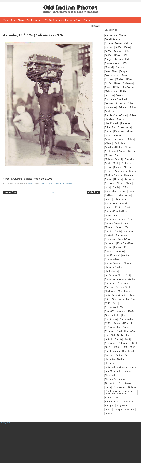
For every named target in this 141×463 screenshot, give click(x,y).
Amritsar (126, 255)
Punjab (118, 207)
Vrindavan (130, 409)
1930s (129, 79)
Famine (118, 247)
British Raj (110, 127)
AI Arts (78, 20)
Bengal (108, 59)
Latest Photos (18, 20)
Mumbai (109, 67)
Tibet (134, 343)
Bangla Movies (112, 351)
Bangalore (110, 283)
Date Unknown (112, 39)
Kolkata (69, 183)
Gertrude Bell (122, 355)
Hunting (118, 179)
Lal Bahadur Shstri (114, 275)
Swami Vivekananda (115, 311)
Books (126, 327)
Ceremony (123, 283)
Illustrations (110, 363)
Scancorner (110, 343)
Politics (131, 103)
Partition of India (113, 231)
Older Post (93, 192)
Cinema (109, 287)
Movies (119, 79)
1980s (124, 187)
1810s (108, 347)
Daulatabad (128, 351)
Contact (88, 20)
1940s (126, 51)
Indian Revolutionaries (116, 295)
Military (108, 155)
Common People (59, 183)
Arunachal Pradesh (123, 323)
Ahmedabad (111, 191)
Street (121, 127)
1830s (117, 347)
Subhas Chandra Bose (116, 211)
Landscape (110, 107)
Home (6, 20)
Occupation (110, 383)
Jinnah (133, 295)
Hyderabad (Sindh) (114, 359)
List (124, 315)
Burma (108, 179)
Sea (114, 299)
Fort (117, 155)
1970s (116, 87)
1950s (124, 63)
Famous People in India (116, 223)
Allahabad (129, 231)
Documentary (121, 235)
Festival (109, 235)
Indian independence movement (120, 367)
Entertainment (112, 63)
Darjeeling (120, 143)
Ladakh (108, 339)
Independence (112, 215)
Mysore (123, 191)
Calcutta (48, 183)
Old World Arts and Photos (58, 20)
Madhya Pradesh (113, 175)
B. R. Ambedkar (112, 327)
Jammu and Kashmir (115, 139)
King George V (112, 255)
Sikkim (128, 207)
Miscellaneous (125, 291)
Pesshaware (119, 387)
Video (130, 131)
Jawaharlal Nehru (113, 147)
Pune (115, 303)
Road (127, 339)
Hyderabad (129, 175)
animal (108, 413)
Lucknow (109, 95)
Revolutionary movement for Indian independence (118, 392)
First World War (112, 259)
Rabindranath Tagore (115, 151)
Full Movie (110, 195)
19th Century (128, 87)
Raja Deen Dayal (125, 243)
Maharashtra (111, 91)
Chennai (128, 167)
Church (108, 171)
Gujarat (133, 115)
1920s (42, 183)
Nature (128, 147)
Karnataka (119, 131)
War (126, 227)
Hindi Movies (111, 271)
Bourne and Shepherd (116, 99)
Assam (132, 191)
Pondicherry (111, 319)
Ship (118, 397)
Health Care (130, 331)
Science (109, 397)
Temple (123, 71)
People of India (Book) (116, 115)
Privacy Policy (6, 423)
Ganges (109, 103)
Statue (129, 183)
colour (108, 135)
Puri (126, 247)
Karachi (109, 207)
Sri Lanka (120, 103)
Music (116, 163)
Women (123, 35)
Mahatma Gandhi (113, 159)
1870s (108, 51)
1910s (108, 83)
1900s (125, 55)
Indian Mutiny (124, 195)
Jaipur (131, 139)
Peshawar (110, 239)
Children (109, 79)
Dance (108, 247)
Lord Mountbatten (113, 371)
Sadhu (108, 131)
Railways (129, 179)
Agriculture (124, 203)
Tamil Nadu (110, 111)
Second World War (114, 307)
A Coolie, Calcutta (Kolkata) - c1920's (34, 35)
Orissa (119, 227)
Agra (128, 127)
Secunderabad (127, 319)
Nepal (120, 183)
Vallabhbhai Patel (127, 299)
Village (108, 143)
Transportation (112, 75)
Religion (132, 387)
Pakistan (123, 107)
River (107, 87)
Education (129, 159)
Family (120, 119)
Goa (107, 315)
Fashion (109, 355)
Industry (116, 315)
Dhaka (132, 171)
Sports (115, 187)
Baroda (131, 151)
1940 (107, 303)
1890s (108, 55)
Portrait (117, 51)
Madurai (109, 227)
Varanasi (120, 95)
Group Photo (111, 71)
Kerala (108, 167)
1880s (127, 47)
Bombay (120, 67)
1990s (133, 347)
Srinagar (109, 405)
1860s (118, 47)
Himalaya (109, 119)
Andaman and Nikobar (124, 279)
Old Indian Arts (34, 20)
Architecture (111, 35)
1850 (124, 347)
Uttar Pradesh (112, 123)
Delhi (128, 59)
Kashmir (120, 251)
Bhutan (127, 263)
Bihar (130, 219)
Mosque (118, 135)
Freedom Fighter (123, 287)
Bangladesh (121, 171)
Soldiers (109, 251)
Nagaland (110, 375)
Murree (128, 371)
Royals (125, 75)
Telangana (124, 343)
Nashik (118, 339)
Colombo (109, 331)
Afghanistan (111, 203)
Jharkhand (110, 291)
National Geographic (115, 379)
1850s (123, 91)
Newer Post (10, 192)
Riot (128, 275)
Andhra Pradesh (113, 263)
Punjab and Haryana (115, 219)
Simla (108, 279)
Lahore (108, 199)
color (107, 187)
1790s (108, 323)
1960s (117, 83)
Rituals (117, 167)
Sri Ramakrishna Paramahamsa (120, 401)
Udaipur (118, 409)
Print (107, 299)
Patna (108, 387)
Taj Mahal (110, 243)
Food (119, 331)
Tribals (133, 107)
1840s (131, 311)
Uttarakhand (121, 199)
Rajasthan (126, 123)
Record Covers (125, 239)
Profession (127, 83)
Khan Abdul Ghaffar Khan (117, 335)
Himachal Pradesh (114, 267)
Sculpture (109, 183)
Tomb (107, 163)
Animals (119, 59)
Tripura (108, 409)
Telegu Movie (122, 405)
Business (126, 163)
